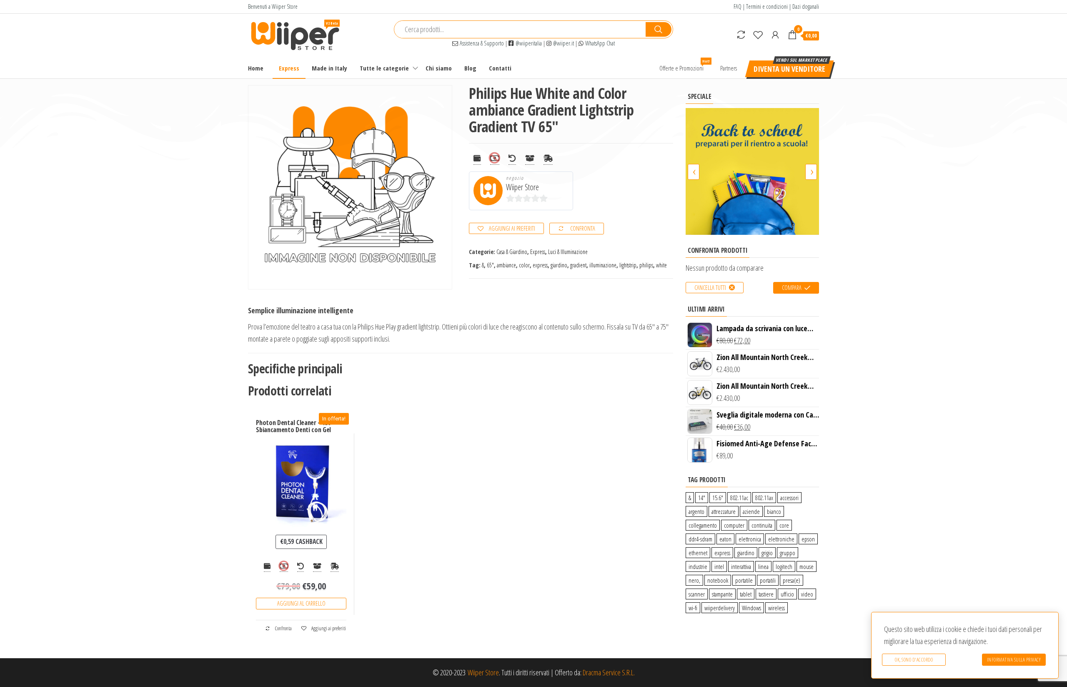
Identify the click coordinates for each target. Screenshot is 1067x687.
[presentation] (693, 172)
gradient (578, 265)
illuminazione (602, 265)
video (807, 594)
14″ (701, 497)
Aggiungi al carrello (301, 603)
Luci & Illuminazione (568, 252)
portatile (744, 580)
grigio (767, 553)
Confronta (582, 228)
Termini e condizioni (767, 6)
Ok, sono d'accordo (914, 659)
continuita (761, 525)
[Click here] (752, 171)
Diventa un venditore (789, 69)
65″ (490, 265)
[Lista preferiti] (758, 34)
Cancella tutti (710, 288)
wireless (776, 608)
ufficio (787, 594)
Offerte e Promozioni (684, 65)
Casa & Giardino (511, 252)
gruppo (787, 553)
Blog (470, 68)
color (524, 265)
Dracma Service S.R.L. (609, 672)
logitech (784, 566)
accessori (789, 497)
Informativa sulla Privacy (1014, 659)
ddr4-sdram (700, 539)
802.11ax (764, 497)
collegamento (703, 525)
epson (808, 539)
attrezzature (723, 511)
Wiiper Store (522, 187)
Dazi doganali (805, 6)
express (540, 265)
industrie (698, 566)
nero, (694, 580)
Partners (728, 68)
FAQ (737, 6)
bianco (774, 511)
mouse (806, 566)
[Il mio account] (775, 34)
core (784, 525)
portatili (768, 580)
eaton (725, 539)
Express (289, 68)
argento (696, 511)
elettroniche (781, 539)
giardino (559, 265)
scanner (697, 594)
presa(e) (791, 580)
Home (255, 68)
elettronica (750, 539)
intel (719, 566)
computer (734, 525)
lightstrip (627, 265)
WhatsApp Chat (599, 43)
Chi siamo (439, 68)
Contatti (500, 68)
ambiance (506, 265)
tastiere (766, 594)
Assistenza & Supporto (481, 43)
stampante (722, 594)
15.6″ (717, 497)
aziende (751, 511)
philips (646, 265)
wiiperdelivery (719, 608)
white (661, 265)
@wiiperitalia (528, 43)
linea (763, 566)
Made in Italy (329, 68)
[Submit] (658, 29)
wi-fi (693, 608)
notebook (717, 580)
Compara (792, 288)
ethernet (698, 553)
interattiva (741, 566)
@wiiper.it (562, 43)
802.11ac (739, 497)
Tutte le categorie (384, 68)
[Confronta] (741, 34)
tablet (745, 594)
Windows (751, 608)
